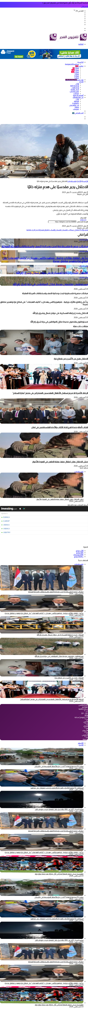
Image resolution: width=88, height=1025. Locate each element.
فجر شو (74, 80)
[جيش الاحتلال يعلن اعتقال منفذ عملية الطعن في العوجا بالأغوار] (44, 457)
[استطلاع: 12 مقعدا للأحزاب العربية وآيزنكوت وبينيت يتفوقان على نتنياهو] (41, 786)
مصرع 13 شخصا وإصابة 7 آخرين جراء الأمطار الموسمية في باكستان (58, 766)
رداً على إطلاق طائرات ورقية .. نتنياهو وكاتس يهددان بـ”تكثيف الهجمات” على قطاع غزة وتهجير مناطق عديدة (44, 613)
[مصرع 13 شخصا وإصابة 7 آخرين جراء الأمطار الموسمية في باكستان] (41, 764)
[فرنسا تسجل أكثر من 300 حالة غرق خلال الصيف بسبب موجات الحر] (41, 807)
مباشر (79, 66)
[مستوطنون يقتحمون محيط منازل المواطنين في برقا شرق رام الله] (41, 654)
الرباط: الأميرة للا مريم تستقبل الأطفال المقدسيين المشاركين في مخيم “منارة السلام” (50, 393)
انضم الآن (84, 7)
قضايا (77, 107)
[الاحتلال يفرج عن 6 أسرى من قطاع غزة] (44, 354)
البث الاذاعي (77, 113)
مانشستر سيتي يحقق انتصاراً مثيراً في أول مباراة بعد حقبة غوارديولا (59, 874)
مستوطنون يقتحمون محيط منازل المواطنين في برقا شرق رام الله (50, 284)
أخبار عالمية (75, 89)
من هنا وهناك (78, 97)
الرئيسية (80, 62)
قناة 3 (77, 74)
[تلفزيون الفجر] (58, 40)
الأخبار (81, 82)
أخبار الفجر (75, 88)
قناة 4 (76, 76)
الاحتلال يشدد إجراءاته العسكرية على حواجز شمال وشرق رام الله (52, 272)
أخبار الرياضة (74, 86)
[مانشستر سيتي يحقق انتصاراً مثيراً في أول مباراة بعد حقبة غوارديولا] (41, 872)
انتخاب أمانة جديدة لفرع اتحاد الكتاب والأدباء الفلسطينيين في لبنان (59, 427)
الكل (77, 84)
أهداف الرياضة (78, 95)
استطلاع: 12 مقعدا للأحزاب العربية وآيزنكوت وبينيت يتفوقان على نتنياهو (57, 788)
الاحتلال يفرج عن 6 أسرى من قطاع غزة (71, 358)
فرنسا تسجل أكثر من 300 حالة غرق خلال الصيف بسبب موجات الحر (59, 809)
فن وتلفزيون (74, 105)
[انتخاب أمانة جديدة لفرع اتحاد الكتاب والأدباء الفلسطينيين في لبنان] (44, 423)
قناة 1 (76, 68)
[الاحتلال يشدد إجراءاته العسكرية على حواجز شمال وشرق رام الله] (41, 633)
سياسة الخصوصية (72, 64)
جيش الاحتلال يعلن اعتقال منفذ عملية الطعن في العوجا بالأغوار (60, 461)
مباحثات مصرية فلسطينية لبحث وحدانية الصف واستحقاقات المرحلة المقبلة (45, 246)
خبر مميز (83, 220)
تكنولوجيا (75, 103)
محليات (76, 93)
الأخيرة (81, 745)
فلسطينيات (74, 91)
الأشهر (80, 743)
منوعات (76, 109)
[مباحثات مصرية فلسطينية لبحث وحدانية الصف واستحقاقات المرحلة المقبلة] (41, 829)
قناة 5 (77, 78)
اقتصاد (76, 101)
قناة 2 (75, 72)
